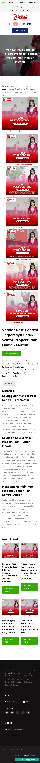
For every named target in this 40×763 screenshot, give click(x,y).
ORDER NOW (20, 30)
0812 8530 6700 (25, 24)
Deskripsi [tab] (9, 383)
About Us (14, 750)
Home (5, 750)
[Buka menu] (9, 24)
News (23, 750)
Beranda (5, 86)
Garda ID (25, 756)
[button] (3, 95)
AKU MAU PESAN (11, 353)
